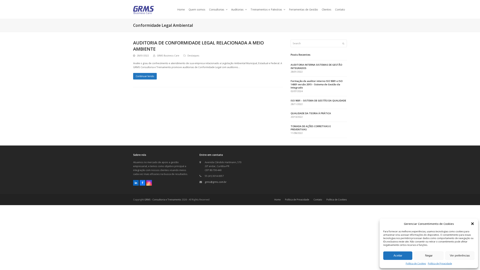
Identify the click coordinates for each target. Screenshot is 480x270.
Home (277, 199)
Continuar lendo (145, 76)
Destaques (193, 55)
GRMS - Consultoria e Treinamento (162, 199)
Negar (429, 255)
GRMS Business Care (168, 55)
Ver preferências (460, 255)
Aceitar (398, 255)
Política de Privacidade (440, 263)
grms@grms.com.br (215, 182)
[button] (472, 224)
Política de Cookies (416, 263)
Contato (318, 199)
